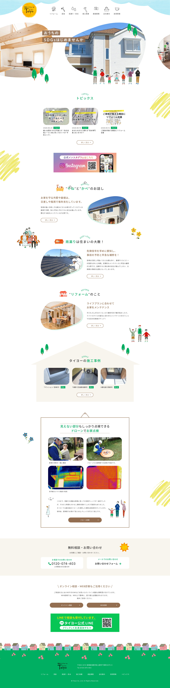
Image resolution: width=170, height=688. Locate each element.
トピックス (125, 674)
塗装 (63, 14)
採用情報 (117, 14)
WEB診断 (103, 605)
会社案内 (106, 14)
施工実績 (86, 14)
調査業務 (96, 14)
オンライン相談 (66, 605)
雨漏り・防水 (74, 14)
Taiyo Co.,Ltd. (78, 681)
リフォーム (54, 14)
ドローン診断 (85, 520)
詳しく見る (85, 142)
